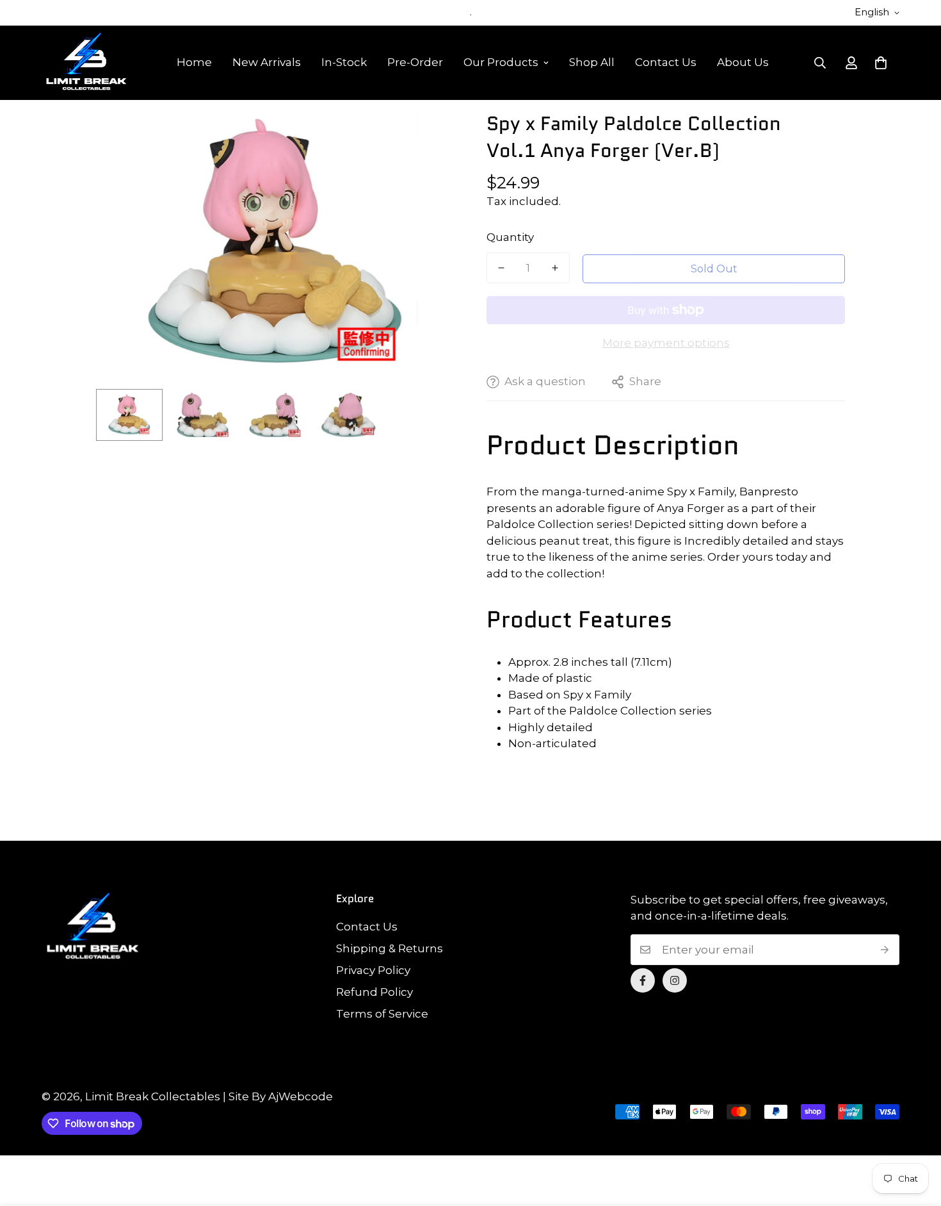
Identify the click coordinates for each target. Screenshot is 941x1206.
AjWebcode (300, 1096)
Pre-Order (415, 62)
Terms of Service (382, 1013)
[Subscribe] (885, 949)
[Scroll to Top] (916, 1136)
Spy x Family (597, 694)
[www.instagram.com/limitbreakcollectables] (675, 980)
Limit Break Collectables (152, 1096)
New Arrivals (266, 62)
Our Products (500, 62)
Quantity (510, 237)
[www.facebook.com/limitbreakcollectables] (643, 980)
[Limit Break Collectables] (86, 63)
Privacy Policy (373, 970)
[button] (881, 63)
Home (194, 62)
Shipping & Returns (389, 948)
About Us (743, 62)
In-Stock (344, 62)
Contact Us (665, 62)
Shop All (592, 62)
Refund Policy (374, 992)
